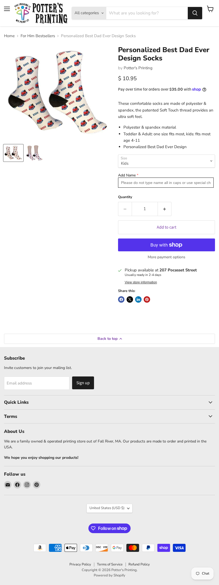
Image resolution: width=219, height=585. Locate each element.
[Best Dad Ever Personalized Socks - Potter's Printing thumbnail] (35, 152)
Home (9, 36)
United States (106, 508)
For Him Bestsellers (38, 36)
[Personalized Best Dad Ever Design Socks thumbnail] (13, 152)
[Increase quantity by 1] (164, 209)
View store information (141, 282)
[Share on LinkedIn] (138, 299)
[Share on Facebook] (121, 299)
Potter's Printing (138, 68)
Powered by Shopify (109, 575)
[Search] (195, 13)
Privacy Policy (80, 564)
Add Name (127, 175)
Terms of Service (110, 564)
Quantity (125, 197)
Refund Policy (139, 564)
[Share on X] (130, 299)
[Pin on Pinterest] (147, 299)
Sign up (83, 383)
